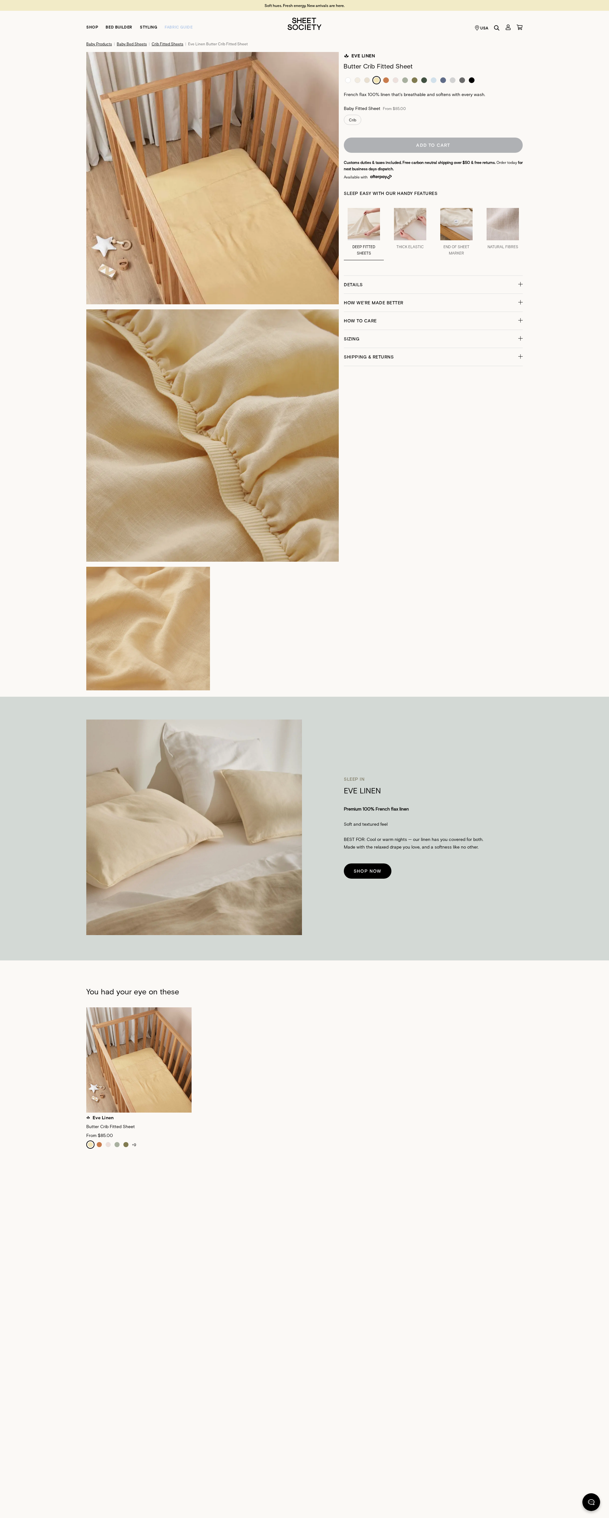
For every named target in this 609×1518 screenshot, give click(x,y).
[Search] (497, 28)
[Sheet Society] (304, 23)
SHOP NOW (368, 871)
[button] (433, 285)
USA (484, 28)
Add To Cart (433, 145)
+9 (134, 1144)
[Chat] (591, 1503)
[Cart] (519, 27)
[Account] (508, 27)
